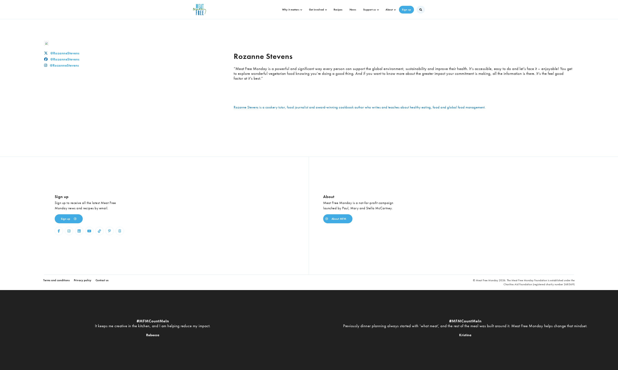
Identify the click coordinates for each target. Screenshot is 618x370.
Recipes (338, 9)
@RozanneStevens (65, 53)
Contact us (102, 280)
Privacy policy (82, 280)
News (353, 9)
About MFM (338, 219)
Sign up (406, 9)
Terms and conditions (56, 280)
